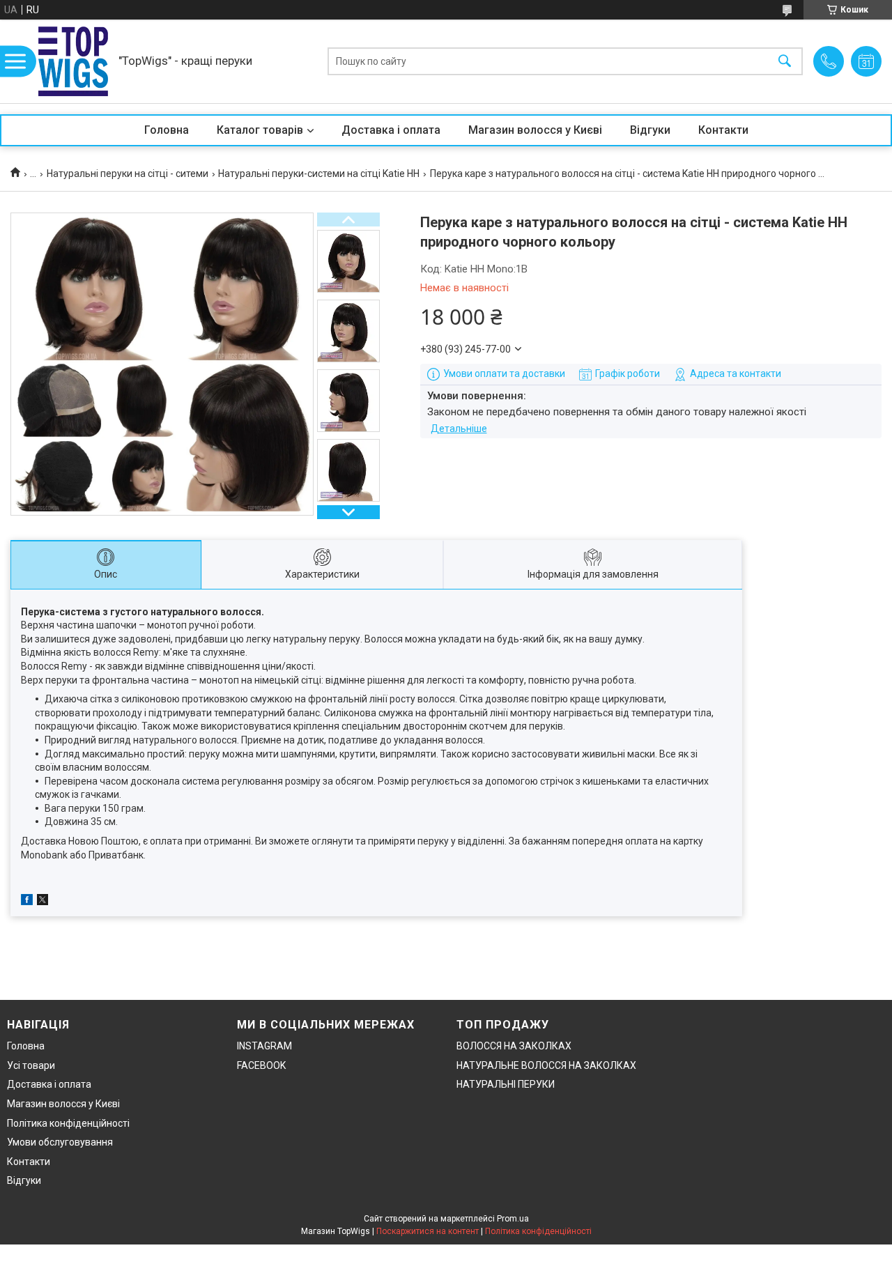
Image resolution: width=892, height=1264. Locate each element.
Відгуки (650, 130)
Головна (166, 130)
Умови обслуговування (60, 1142)
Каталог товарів (260, 130)
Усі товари (31, 1065)
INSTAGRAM (264, 1045)
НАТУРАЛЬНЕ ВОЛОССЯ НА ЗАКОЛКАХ (546, 1065)
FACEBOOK (261, 1065)
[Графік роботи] (866, 61)
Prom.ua (513, 1219)
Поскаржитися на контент (427, 1231)
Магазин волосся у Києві (535, 130)
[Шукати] (784, 62)
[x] (42, 901)
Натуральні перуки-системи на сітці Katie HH (319, 173)
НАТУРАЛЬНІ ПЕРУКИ (505, 1084)
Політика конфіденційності (68, 1123)
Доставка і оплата (390, 130)
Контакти (723, 130)
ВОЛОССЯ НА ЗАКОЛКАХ (513, 1045)
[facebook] (27, 901)
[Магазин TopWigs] (73, 61)
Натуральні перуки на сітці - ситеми (127, 173)
